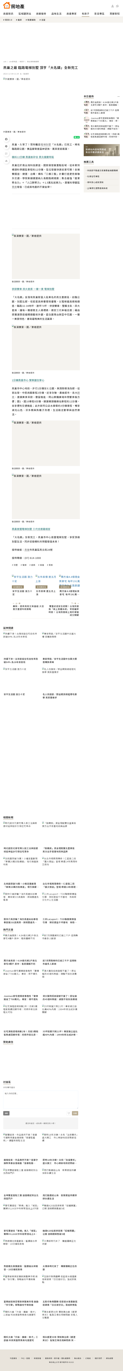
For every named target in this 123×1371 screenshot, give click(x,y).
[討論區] (6, 153)
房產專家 (72, 13)
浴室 (43, 19)
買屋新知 (115, 13)
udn (4, 61)
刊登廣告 (13, 1358)
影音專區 (99, 13)
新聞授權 (37, 1358)
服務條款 (48, 1358)
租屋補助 (32, 19)
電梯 (24, 565)
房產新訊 (8, 13)
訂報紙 (88, 1358)
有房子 (85, 13)
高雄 (42, 565)
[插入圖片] (69, 1113)
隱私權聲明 (65, 1358)
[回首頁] (13, 5)
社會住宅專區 (93, 176)
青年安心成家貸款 (95, 182)
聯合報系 (77, 1358)
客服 (28, 1358)
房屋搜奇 (41, 13)
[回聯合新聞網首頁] (6, 5)
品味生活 (56, 13)
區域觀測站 (24, 13)
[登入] (112, 6)
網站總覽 (109, 1358)
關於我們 (98, 1358)
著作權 (56, 1358)
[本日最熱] (118, 96)
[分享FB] (6, 139)
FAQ (23, 1358)
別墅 (16, 565)
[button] (117, 6)
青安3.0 (8, 19)
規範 (6, 1113)
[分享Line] (6, 146)
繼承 (20, 19)
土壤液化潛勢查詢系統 (97, 188)
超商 (33, 565)
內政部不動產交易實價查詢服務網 (102, 170)
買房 (51, 565)
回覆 (75, 1113)
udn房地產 (13, 61)
